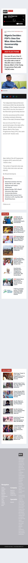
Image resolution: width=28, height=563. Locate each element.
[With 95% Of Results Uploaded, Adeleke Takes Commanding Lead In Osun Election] (8, 216)
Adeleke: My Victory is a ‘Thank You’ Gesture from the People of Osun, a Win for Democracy (19, 229)
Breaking (3, 488)
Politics (3, 494)
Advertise (12, 492)
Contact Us (12, 493)
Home (2, 487)
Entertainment (4, 496)
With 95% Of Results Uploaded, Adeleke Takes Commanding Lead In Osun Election (19, 219)
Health (2, 500)
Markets (12, 502)
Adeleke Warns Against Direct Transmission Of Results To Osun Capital (19, 282)
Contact (3, 503)
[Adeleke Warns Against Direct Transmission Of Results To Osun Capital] (8, 278)
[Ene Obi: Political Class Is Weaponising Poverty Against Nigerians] (8, 408)
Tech (2, 499)
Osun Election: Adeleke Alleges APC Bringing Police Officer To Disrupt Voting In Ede (19, 261)
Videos (3, 502)
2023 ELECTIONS (11, 52)
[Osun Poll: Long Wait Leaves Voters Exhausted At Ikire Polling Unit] (8, 245)
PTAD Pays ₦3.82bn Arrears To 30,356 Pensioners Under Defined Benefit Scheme (19, 291)
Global (2, 490)
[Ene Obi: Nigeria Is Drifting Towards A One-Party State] (8, 400)
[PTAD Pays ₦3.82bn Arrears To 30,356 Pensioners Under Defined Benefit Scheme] (8, 288)
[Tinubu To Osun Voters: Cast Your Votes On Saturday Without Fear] (8, 434)
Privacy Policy (13, 495)
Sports (2, 497)
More (2, 505)
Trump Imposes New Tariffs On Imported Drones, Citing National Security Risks (19, 428)
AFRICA (3, 491)
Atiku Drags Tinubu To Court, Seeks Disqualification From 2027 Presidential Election (19, 376)
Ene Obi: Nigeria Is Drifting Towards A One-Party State (18, 402)
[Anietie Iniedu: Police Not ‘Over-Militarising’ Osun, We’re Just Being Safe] (8, 382)
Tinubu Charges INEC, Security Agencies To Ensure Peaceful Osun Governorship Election (19, 394)
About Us (12, 490)
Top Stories (6, 370)
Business (3, 493)
